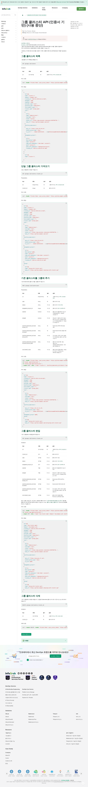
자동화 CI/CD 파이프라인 (11, 697)
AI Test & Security (9, 700)
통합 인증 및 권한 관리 (10, 694)
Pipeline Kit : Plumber (27, 697)
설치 (2, 26)
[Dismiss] (86, 2)
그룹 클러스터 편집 (74, 26)
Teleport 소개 (56, 716)
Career (7, 758)
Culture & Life (8, 760)
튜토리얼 (3, 21)
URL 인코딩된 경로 (57, 74)
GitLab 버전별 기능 (10, 741)
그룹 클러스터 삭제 (74, 28)
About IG (7, 755)
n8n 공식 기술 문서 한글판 (72, 744)
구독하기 (3, 23)
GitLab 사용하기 (5, 30)
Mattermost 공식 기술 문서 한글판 (74, 738)
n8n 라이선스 (79, 719)
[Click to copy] (66, 63)
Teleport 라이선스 (57, 719)
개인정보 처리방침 (65, 780)
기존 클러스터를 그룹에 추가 (76, 24)
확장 (2, 35)
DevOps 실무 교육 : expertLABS (30, 694)
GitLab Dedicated (9, 722)
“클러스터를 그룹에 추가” (53, 502)
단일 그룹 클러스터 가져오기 (76, 23)
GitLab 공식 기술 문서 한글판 (73, 735)
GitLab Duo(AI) (9, 719)
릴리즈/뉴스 (8, 738)
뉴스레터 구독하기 (55, 656)
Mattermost (31, 716)
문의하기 (81, 9)
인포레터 (7, 744)
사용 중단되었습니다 (33, 39)
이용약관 (72, 780)
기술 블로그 (8, 735)
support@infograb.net (58, 781)
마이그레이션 (8, 703)
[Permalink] (41, 56)
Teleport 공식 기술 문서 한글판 (73, 741)
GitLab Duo (4, 32)
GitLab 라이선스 (9, 724)
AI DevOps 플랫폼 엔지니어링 (12, 692)
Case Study (9, 749)
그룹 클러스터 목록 (74, 21)
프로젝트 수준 (24, 43)
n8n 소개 (78, 716)
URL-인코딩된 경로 (60, 184)
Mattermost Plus (32, 719)
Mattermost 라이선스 (33, 722)
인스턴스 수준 (24, 44)
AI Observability (9, 705)
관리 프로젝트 (61, 308)
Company (8, 752)
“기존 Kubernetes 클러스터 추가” (55, 500)
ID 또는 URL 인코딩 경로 (57, 616)
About (3, 41)
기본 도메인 (60, 304)
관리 (2, 28)
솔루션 (3, 39)
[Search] (15, 15)
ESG (6, 763)
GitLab (7, 716)
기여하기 (3, 37)
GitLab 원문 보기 (26, 634)
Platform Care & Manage (28, 692)
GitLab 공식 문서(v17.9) (62, 2)
